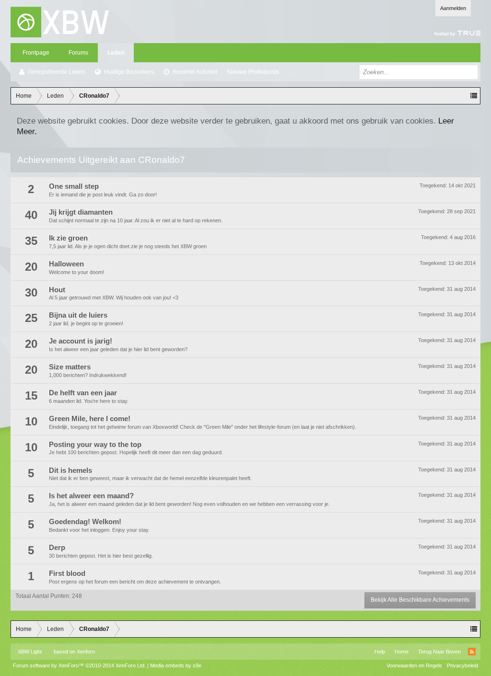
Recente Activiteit (195, 72)
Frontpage (36, 52)
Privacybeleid (462, 665)
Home (402, 651)
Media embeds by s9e (175, 665)
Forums (78, 52)
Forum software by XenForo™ (79, 665)
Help (379, 651)
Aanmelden (453, 8)
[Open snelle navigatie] (474, 96)
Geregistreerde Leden (56, 72)
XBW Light (30, 651)
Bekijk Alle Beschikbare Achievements (420, 599)
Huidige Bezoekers (129, 72)
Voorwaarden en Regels (414, 665)
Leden (115, 52)
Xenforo (86, 651)
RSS (472, 651)
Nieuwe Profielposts (253, 72)
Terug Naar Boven (439, 651)
